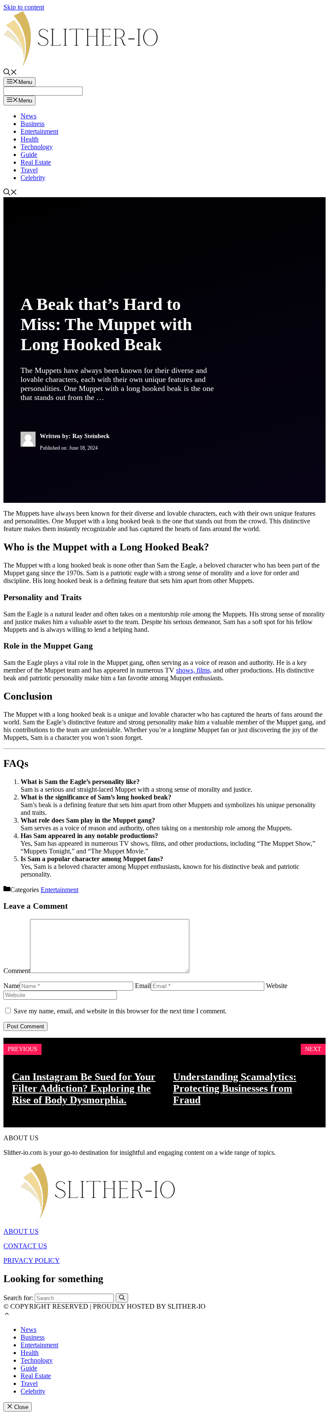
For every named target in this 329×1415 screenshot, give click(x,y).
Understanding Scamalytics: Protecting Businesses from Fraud (234, 1088)
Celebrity (33, 177)
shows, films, (194, 670)
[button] (6, 1315)
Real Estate (36, 162)
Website (276, 985)
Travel (29, 170)
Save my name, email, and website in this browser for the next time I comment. (120, 1011)
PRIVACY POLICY (31, 1260)
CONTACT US (25, 1246)
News (28, 116)
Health (30, 139)
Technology (37, 146)
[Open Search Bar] (10, 73)
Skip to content (23, 7)
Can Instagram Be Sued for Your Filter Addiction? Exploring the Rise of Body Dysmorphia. (84, 1088)
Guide (29, 154)
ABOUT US (21, 1231)
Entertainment (39, 131)
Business (33, 123)
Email (143, 985)
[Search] (122, 1298)
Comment (16, 970)
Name (11, 985)
